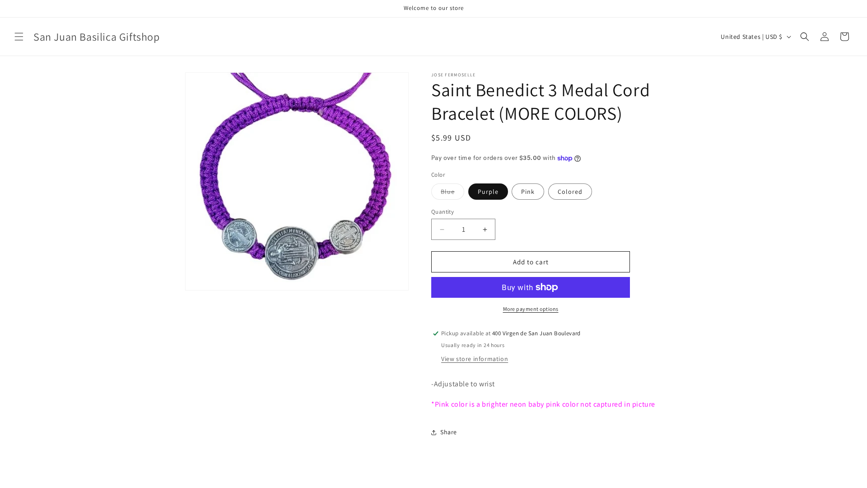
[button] (19, 37)
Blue (452, 193)
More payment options (531, 308)
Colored (570, 192)
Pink (528, 192)
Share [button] (448, 432)
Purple (488, 192)
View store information (474, 359)
